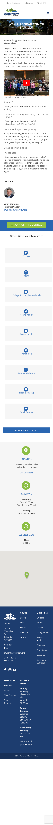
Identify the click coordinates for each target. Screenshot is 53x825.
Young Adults (43, 632)
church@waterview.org (14, 653)
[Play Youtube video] (26, 83)
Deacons (24, 632)
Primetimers (42, 650)
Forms (7, 690)
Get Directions (26, 472)
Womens (41, 645)
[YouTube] (14, 669)
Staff (22, 622)
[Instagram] (10, 669)
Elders (23, 627)
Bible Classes (10, 695)
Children (40, 617)
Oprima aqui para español (26, 743)
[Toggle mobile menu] (48, 13)
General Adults (40, 639)
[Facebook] (5, 669)
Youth (39, 622)
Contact (23, 637)
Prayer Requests (8, 702)
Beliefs (23, 617)
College (40, 627)
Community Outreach (42, 661)
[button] (26, 575)
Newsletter (9, 685)
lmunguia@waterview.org (15, 209)
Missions (41, 655)
